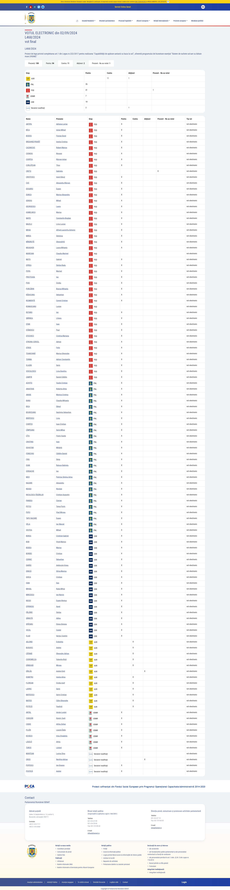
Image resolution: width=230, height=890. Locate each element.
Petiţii (105, 849)
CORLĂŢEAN (30, 165)
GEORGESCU (30, 206)
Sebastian (60, 295)
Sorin (58, 365)
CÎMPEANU (30, 430)
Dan (57, 583)
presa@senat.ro (156, 828)
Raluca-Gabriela (62, 465)
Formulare (152, 866)
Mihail (58, 200)
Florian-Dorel (61, 136)
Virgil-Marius (61, 542)
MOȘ (28, 477)
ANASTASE (30, 389)
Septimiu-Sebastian (63, 412)
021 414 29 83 (92, 823)
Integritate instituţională (157, 872)
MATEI (28, 218)
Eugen (58, 189)
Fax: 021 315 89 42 (94, 826)
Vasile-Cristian (61, 383)
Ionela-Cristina (61, 142)
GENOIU (29, 200)
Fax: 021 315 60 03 (157, 821)
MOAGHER (30, 247)
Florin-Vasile (61, 436)
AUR (32, 78)
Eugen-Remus (61, 600)
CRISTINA (29, 442)
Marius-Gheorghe (62, 353)
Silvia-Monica (61, 571)
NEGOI (28, 600)
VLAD (28, 636)
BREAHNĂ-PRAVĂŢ (33, 142)
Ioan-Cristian (61, 424)
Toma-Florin (60, 506)
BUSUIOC (29, 648)
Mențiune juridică (197, 21)
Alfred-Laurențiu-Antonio (65, 230)
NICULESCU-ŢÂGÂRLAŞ (34, 495)
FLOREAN (29, 683)
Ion (57, 277)
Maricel (59, 271)
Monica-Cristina (62, 395)
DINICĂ (28, 571)
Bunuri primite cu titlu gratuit (158, 863)
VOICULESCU (31, 371)
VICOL (28, 630)
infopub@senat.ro (94, 833)
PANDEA (29, 500)
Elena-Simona (61, 624)
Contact (125, 882)
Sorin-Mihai (60, 430)
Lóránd (59, 748)
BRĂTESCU (30, 418)
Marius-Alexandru (63, 195)
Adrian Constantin (63, 359)
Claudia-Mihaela (62, 400)
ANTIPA (29, 124)
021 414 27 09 (92, 821)
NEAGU (28, 489)
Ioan (58, 324)
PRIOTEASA (30, 277)
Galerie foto (61, 855)
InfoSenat (60, 861)
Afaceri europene (142, 21)
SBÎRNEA (29, 318)
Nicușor (59, 153)
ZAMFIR (29, 377)
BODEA (28, 548)
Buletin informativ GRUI (65, 864)
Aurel (58, 606)
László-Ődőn (61, 730)
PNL (32, 84)
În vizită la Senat (83, 882)
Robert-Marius (61, 147)
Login (184, 882)
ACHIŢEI (29, 383)
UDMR (32, 96)
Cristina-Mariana (62, 336)
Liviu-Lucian (61, 224)
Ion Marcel (60, 524)
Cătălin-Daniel (61, 453)
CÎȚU (28, 436)
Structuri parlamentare (107, 21)
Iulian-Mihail (61, 130)
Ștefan (58, 612)
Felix (58, 347)
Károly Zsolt (60, 718)
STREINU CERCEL (32, 342)
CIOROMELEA (31, 659)
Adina (58, 618)
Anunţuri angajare (68, 882)
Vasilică (59, 706)
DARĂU (28, 565)
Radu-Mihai (60, 589)
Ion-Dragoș (60, 765)
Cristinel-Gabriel (62, 536)
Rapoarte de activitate (110, 861)
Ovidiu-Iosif (60, 683)
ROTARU (29, 312)
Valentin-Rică (61, 659)
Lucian (58, 306)
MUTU (28, 259)
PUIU (28, 283)
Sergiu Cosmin (61, 636)
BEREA (28, 536)
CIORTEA (29, 159)
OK (168, 2)
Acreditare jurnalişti (63, 849)
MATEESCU (30, 695)
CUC (27, 183)
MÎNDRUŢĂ (30, 242)
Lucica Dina (60, 753)
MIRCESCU (30, 595)
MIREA (28, 236)
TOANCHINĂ (30, 353)
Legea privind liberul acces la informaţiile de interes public (122, 855)
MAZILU (29, 224)
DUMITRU (29, 677)
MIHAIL (29, 589)
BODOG (29, 136)
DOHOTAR (30, 448)
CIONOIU (29, 153)
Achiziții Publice (52, 882)
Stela (58, 459)
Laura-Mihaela (61, 247)
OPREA (28, 265)
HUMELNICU (30, 212)
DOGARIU (29, 189)
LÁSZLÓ (29, 742)
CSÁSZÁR (29, 718)
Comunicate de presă (64, 852)
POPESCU (29, 765)
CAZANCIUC (30, 147)
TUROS (28, 748)
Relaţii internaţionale (161, 21)
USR (32, 102)
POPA (28, 271)
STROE (28, 347)
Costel (58, 630)
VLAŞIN (29, 365)
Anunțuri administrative (35, 882)
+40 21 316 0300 (34, 827)
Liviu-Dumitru (61, 371)
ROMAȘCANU (31, 306)
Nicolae (59, 489)
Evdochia (59, 642)
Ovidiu (58, 283)
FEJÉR (28, 730)
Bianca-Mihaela (62, 289)
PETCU (28, 506)
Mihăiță (59, 448)
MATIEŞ (29, 700)
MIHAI (28, 230)
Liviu (58, 418)
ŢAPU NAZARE (31, 518)
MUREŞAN (30, 253)
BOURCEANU (31, 412)
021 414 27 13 (156, 818)
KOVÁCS (29, 736)
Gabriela (59, 171)
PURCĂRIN (30, 289)
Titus (58, 165)
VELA (28, 524)
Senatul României (88, 21)
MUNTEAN (30, 753)
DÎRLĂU (29, 671)
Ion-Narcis (60, 595)
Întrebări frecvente (99, 882)
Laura (58, 206)
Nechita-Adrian (62, 759)
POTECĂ (29, 706)
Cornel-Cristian (62, 300)
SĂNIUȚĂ (29, 618)
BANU (28, 400)
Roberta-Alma (61, 389)
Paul (58, 330)
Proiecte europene (179, 21)
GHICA (28, 577)
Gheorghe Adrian (62, 653)
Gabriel (59, 259)
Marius (58, 212)
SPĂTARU (29, 624)
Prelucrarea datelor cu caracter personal (116, 864)
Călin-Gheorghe (62, 700)
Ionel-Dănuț (60, 177)
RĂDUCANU (30, 295)
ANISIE (28, 395)
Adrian (58, 342)
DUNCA (29, 195)
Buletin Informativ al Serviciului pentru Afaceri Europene (75, 867)
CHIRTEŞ (29, 424)
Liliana (58, 318)
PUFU (28, 512)
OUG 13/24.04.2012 (140, 2)
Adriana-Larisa (61, 124)
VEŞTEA (29, 530)
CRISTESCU (30, 177)
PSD (32, 90)
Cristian (59, 553)
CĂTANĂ (29, 653)
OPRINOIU (30, 606)
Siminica (59, 236)
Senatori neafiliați (38, 108)
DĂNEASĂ (29, 665)
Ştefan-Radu (61, 265)
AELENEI (29, 642)
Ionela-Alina (60, 677)
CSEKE (28, 724)
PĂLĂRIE (29, 612)
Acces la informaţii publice (112, 852)
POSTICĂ (29, 771)
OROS (28, 759)
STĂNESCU (30, 330)
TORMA (29, 359)
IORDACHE (30, 471)
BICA (28, 406)
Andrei (58, 648)
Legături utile (114, 882)
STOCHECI (30, 336)
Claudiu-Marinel (62, 253)
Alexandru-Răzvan (63, 183)
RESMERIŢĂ (30, 300)
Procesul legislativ (125, 21)
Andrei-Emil (60, 671)
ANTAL (28, 712)
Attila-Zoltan (61, 724)
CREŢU (28, 171)
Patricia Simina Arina (64, 477)
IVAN (28, 583)
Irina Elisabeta (61, 736)
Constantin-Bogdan (63, 218)
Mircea (58, 665)
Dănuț (58, 406)
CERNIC (29, 559)
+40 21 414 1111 (34, 824)
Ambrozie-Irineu (62, 565)
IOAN (28, 465)
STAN (28, 324)
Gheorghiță (60, 242)
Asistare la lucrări (109, 858)
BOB (27, 542)
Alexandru (60, 483)
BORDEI (29, 553)
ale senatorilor (154, 849)
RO (203, 7)
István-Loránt (61, 712)
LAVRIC (29, 689)
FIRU (28, 459)
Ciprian (59, 500)
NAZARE (29, 483)
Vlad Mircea (60, 512)
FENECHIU (30, 453)
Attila (58, 742)
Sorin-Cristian (61, 695)
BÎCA (28, 130)
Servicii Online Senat (123, 7)
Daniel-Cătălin (61, 377)
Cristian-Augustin (62, 495)
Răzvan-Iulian (61, 159)
